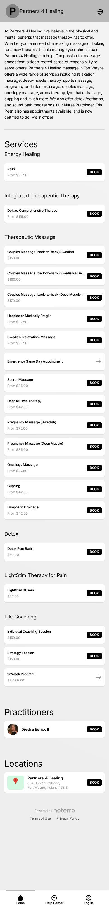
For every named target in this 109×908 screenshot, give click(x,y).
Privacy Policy (67, 818)
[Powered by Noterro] (54, 810)
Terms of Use (40, 818)
